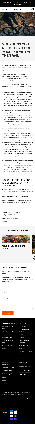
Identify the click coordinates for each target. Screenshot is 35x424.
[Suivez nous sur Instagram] (29, 370)
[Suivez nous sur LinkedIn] (25, 374)
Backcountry (7, 40)
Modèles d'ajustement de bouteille (25, 336)
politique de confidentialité (6, 363)
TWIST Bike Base (7, 337)
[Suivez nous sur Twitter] (25, 370)
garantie (4, 377)
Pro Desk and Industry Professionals (25, 352)
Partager (4, 221)
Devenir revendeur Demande (24, 341)
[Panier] (32, 9)
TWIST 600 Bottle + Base (7, 327)
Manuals (4, 383)
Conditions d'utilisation (8, 367)
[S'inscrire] (27, 398)
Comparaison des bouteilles (24, 330)
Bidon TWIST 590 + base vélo (7, 347)
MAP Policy (5, 380)
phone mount (18, 218)
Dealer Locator (23, 326)
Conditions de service (19, 279)
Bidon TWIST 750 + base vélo (7, 333)
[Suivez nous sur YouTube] (21, 374)
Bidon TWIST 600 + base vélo (7, 341)
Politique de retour (7, 370)
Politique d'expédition (8, 374)
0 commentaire (11, 214)
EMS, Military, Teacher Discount (25, 347)
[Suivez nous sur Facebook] (21, 370)
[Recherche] (6, 9)
